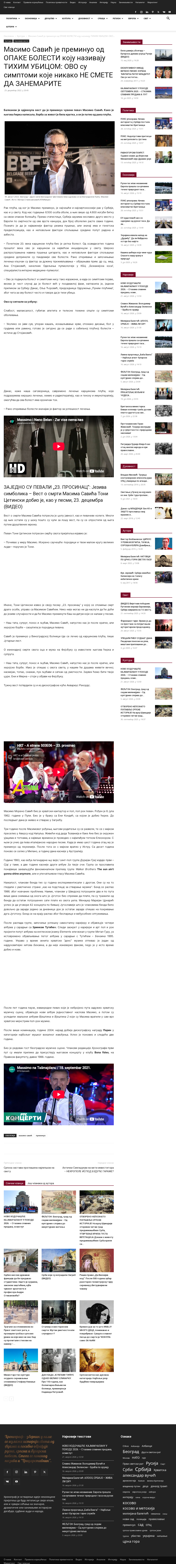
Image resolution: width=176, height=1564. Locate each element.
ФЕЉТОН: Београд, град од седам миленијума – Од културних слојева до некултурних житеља (84, 1528)
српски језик (155, 1530)
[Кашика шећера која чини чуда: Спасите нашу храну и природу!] (163, 257)
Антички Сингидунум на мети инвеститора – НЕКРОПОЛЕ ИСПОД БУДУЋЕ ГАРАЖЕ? (88, 1169)
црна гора (131, 1541)
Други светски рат (151, 1452)
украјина (149, 1536)
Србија (143, 1469)
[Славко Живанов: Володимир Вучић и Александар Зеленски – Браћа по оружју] (163, 308)
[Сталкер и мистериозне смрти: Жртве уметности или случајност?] (59, 1312)
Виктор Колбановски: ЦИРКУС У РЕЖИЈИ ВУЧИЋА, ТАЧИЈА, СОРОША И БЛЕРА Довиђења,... (136, 542)
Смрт (163, 1464)
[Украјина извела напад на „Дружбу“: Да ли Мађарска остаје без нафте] (163, 240)
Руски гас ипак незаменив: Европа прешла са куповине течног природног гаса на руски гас (87, 1496)
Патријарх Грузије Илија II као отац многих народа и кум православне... (135, 447)
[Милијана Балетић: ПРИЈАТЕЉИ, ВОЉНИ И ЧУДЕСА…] (163, 394)
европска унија (139, 1492)
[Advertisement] (59, 364)
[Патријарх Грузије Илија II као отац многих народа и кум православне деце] (163, 448)
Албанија (135, 1446)
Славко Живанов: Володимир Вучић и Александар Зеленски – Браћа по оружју (136, 306)
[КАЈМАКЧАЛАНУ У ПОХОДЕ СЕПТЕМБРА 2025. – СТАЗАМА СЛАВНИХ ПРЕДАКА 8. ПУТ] (163, 93)
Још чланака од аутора (40, 1183)
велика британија (155, 1480)
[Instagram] (141, 12)
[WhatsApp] (31, 98)
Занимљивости (126, 2)
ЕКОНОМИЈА (31, 18)
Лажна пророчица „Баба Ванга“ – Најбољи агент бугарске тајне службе (136, 357)
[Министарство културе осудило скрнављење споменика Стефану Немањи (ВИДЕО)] (21, 1360)
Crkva (126, 1446)
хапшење (162, 1535)
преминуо (41, 1135)
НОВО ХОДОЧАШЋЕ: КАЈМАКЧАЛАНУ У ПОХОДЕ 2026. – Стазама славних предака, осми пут (87, 1449)
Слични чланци (14, 1183)
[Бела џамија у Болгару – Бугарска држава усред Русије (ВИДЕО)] (163, 55)
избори (152, 1492)
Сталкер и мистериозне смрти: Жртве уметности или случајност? (58, 1330)
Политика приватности (56, 2)
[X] (158, 12)
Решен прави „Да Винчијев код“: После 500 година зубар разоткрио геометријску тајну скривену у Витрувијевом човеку (96, 1282)
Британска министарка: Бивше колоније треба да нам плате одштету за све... (136, 409)
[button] (168, 18)
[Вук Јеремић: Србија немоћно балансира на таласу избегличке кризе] (163, 577)
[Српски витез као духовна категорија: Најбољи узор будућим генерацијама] (97, 1360)
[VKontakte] (164, 12)
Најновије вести (21, 41)
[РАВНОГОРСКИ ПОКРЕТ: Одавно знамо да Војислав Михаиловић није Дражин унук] (163, 157)
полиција (141, 1519)
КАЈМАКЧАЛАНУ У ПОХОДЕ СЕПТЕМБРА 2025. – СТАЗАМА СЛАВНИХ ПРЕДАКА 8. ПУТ (136, 91)
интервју (128, 1497)
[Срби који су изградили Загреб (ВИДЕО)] (59, 1260)
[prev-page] (6, 1399)
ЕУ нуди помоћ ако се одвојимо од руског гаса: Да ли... (135, 221)
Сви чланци (9, 7)
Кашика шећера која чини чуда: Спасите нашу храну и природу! (136, 255)
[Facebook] (135, 12)
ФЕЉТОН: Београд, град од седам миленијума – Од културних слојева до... (135, 375)
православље (157, 1519)
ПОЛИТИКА (11, 18)
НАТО (136, 1457)
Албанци (147, 1446)
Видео (73, 2)
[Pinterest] (152, 12)
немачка (155, 1513)
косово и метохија (139, 1508)
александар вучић (139, 1475)
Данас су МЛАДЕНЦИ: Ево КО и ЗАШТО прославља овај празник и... (136, 511)
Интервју (104, 2)
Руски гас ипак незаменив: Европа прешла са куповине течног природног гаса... (135, 186)
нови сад (128, 1519)
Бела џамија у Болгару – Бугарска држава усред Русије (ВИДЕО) (136, 53)
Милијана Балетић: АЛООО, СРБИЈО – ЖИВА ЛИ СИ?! (87, 1479)
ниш (165, 1513)
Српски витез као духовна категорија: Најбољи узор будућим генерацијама (94, 1378)
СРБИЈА (101, 18)
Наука (113, 2)
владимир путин (131, 1486)
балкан (141, 1481)
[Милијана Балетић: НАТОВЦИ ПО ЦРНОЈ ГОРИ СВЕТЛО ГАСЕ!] (163, 561)
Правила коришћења (33, 2)
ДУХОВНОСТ (84, 18)
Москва (126, 1458)
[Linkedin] (147, 12)
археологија (129, 1480)
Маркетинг (152, 2)
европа (126, 1491)
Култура (21, 36)
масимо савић (25, 1135)
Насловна (9, 36)
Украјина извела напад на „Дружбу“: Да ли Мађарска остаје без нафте (134, 238)
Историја (82, 2)
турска (126, 1536)
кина (138, 1497)
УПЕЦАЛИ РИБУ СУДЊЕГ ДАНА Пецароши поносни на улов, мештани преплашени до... (136, 641)
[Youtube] (169, 12)
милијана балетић (135, 1513)
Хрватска (160, 1470)
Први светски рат (133, 1463)
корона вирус (148, 1497)
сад (140, 1524)
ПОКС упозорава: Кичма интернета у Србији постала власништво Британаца (135, 122)
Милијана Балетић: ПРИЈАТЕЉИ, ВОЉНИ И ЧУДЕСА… (132, 392)
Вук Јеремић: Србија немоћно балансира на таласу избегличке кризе (136, 576)
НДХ (144, 1458)
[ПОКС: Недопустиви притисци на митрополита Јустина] (163, 141)
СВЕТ (146, 18)
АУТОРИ (10, 26)
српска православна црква (135, 1530)
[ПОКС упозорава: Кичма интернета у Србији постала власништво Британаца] (163, 123)
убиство (135, 1535)
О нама (7, 2)
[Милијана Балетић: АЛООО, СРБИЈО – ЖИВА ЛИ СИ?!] (163, 325)
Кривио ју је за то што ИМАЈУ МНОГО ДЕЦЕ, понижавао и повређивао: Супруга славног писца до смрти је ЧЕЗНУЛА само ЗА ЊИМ (96, 1333)
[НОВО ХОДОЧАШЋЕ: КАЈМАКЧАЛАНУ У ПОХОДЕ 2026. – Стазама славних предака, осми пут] (21, 1202)
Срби (128, 1469)
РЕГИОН (116, 18)
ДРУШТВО (49, 18)
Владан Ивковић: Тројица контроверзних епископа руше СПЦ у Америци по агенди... (136, 478)
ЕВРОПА (132, 18)
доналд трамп (159, 1486)
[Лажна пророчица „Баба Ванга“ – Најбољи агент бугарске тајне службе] (163, 359)
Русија (152, 1463)
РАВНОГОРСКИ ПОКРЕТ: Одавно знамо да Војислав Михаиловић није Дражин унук (136, 156)
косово (129, 1503)
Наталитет (140, 2)
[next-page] (11, 1399)
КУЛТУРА (66, 18)
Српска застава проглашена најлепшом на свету (29, 1169)
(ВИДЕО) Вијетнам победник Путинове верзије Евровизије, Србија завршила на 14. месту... (136, 606)
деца (145, 1486)
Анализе (93, 2)
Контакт (17, 2)
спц (148, 1524)
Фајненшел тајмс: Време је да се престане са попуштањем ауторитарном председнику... (136, 624)
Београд (131, 1451)
